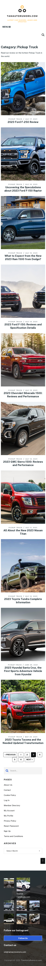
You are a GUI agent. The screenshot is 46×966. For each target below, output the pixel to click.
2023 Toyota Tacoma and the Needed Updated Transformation (23, 741)
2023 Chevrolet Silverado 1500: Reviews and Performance (23, 395)
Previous (11, 755)
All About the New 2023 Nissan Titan (23, 532)
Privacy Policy (10, 821)
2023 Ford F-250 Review (23, 122)
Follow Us (23, 938)
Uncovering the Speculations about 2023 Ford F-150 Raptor (23, 189)
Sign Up (7, 831)
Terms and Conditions (13, 836)
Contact (7, 790)
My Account (9, 810)
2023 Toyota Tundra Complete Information (23, 601)
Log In (6, 800)
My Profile (8, 816)
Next (28, 760)
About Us (8, 785)
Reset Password (11, 826)
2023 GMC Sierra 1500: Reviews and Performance (23, 463)
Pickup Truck (15, 119)
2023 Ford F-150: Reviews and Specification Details (23, 326)
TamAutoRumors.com (31, 960)
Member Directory (12, 805)
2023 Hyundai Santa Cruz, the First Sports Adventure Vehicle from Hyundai (23, 671)
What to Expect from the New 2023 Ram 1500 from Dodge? (23, 257)
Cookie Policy (10, 795)
